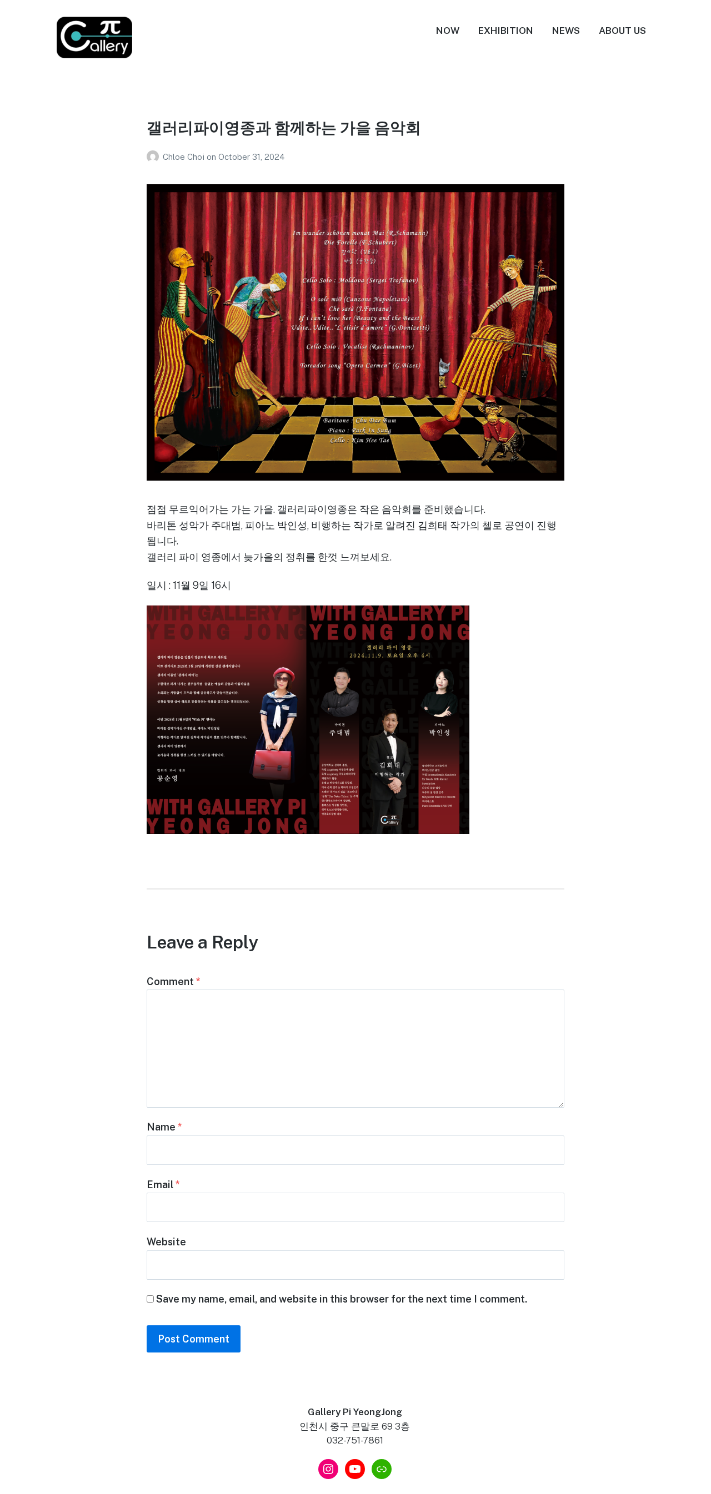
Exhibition (505, 30)
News (566, 30)
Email (163, 1184)
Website (166, 1242)
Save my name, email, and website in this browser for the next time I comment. (341, 1299)
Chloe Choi (185, 156)
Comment (174, 981)
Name (164, 1127)
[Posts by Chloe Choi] (155, 156)
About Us (622, 30)
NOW (447, 30)
